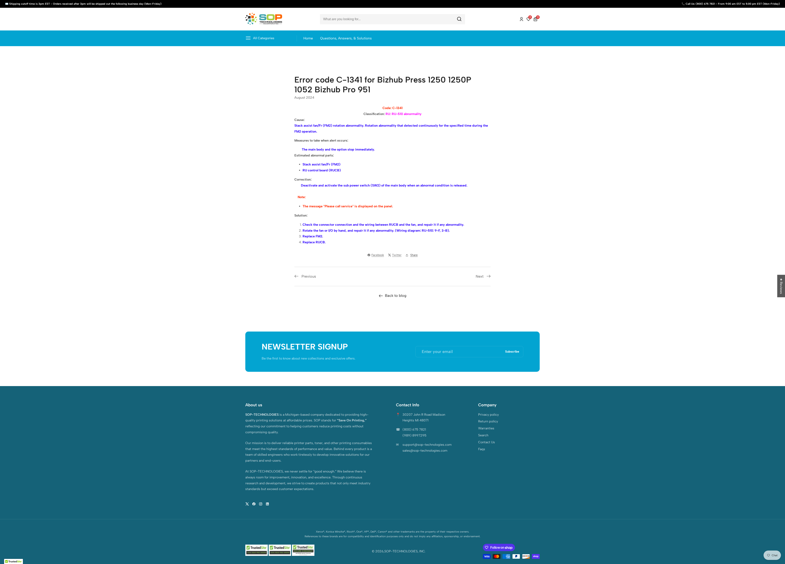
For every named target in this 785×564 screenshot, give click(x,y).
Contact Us (486, 442)
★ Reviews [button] (781, 286)
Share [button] (414, 255)
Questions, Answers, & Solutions (346, 38)
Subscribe (512, 351)
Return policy (488, 421)
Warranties (486, 428)
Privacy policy (488, 415)
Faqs (481, 449)
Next (479, 276)
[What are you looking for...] (459, 19)
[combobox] (392, 19)
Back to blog (395, 295)
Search (483, 435)
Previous (309, 276)
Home (308, 38)
